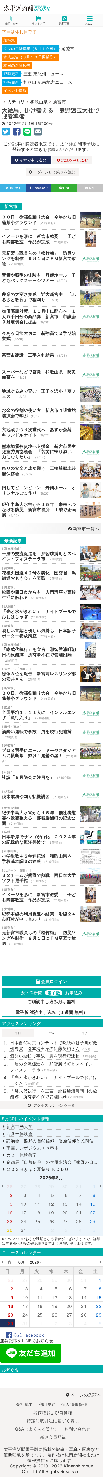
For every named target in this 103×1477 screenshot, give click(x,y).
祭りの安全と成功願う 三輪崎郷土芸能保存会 (51, 471)
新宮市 (59, 101)
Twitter (15, 188)
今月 (85, 1033)
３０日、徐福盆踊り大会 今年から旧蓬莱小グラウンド (51, 219)
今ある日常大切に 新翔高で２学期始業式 (51, 335)
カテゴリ (16, 101)
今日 (18, 1033)
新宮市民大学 (18, 1126)
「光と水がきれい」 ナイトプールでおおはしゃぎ (51, 611)
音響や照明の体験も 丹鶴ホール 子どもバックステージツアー (51, 277)
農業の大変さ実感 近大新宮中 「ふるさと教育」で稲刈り (51, 296)
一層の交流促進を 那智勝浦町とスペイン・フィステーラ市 (51, 553)
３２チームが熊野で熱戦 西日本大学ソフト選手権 (51, 875)
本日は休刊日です (19, 31)
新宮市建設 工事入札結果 (51, 355)
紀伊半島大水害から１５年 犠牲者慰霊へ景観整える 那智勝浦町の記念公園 (51, 816)
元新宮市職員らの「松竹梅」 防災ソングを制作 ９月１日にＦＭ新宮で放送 (51, 258)
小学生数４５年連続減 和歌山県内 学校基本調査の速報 (51, 856)
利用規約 (47, 1404)
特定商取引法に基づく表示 (53, 1420)
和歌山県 (39, 101)
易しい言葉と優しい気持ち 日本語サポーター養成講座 (51, 631)
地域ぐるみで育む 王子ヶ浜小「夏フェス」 (51, 393)
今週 (51, 1033)
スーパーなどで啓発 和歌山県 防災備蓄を (51, 374)
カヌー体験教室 (21, 1155)
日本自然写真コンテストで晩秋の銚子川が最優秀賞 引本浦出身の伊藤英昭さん (53, 1045)
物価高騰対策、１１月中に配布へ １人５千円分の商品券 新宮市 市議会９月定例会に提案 (51, 316)
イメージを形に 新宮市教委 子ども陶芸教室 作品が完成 (51, 239)
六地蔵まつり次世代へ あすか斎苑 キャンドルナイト (51, 432)
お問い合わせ (77, 1429)
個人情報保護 (74, 1404)
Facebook (40, 188)
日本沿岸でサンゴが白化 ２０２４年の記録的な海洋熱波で (51, 837)
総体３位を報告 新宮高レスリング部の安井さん (51, 674)
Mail (92, 188)
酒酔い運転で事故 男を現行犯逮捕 (51, 732)
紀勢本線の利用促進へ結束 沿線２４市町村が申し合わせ (51, 914)
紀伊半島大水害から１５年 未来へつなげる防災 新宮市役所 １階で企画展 (51, 509)
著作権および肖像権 (53, 1412)
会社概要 (24, 1404)
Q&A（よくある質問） (37, 1429)
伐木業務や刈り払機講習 (51, 794)
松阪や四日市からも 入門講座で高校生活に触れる (51, 592)
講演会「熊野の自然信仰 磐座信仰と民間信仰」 (53, 1140)
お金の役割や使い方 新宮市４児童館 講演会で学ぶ (51, 412)
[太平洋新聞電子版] (26, 8)
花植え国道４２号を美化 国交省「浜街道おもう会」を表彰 (51, 573)
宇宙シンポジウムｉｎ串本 (32, 1147)
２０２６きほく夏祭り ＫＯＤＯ (37, 1169)
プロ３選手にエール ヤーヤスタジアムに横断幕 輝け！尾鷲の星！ (51, 753)
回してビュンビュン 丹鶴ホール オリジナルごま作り (51, 490)
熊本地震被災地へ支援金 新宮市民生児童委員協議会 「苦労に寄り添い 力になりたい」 (51, 451)
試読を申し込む (74, 160)
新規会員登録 (53, 1437)
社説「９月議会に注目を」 (51, 775)
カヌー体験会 (18, 1133)
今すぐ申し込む (32, 160)
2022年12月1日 (20, 123)
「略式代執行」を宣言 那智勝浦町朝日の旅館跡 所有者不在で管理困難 (51, 652)
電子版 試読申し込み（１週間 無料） (52, 1012)
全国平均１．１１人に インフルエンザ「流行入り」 (51, 712)
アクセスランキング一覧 (53, 1105)
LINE (66, 188)
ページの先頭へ (86, 1394)
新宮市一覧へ (86, 528)
